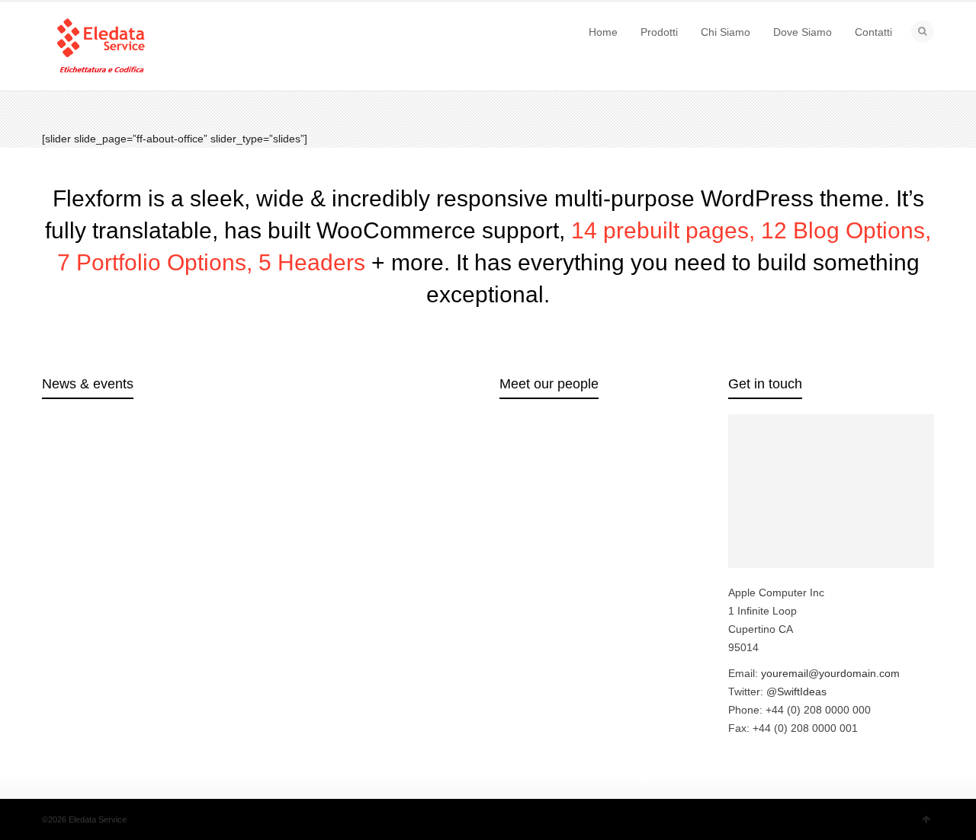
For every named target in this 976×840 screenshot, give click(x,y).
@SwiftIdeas (796, 691)
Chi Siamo (725, 32)
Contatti (873, 32)
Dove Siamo (802, 32)
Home (603, 32)
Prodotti (659, 32)
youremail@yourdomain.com (830, 673)
